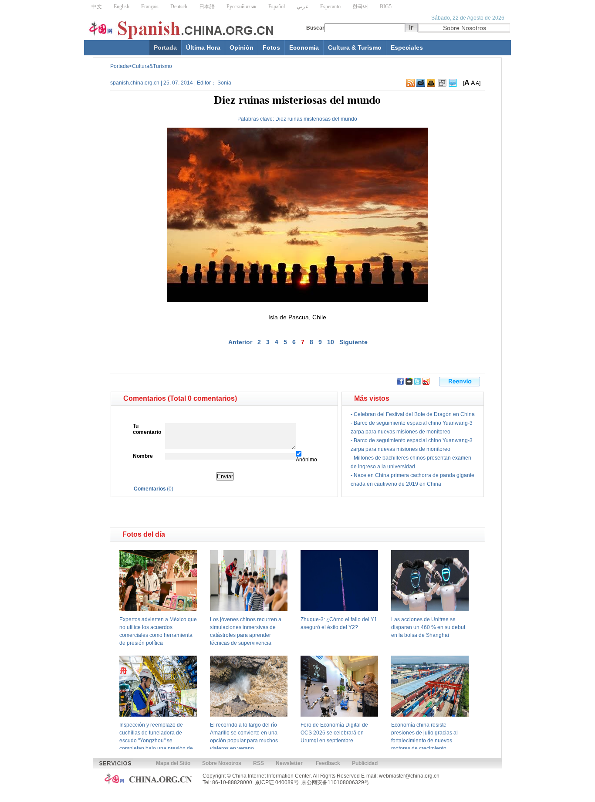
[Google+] (409, 383)
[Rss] (410, 85)
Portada (165, 47)
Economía (304, 47)
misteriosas (317, 119)
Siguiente (353, 341)
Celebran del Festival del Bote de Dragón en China (414, 414)
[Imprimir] (431, 85)
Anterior (240, 341)
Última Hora (203, 47)
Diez (280, 119)
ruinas (294, 119)
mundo (349, 119)
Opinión (242, 47)
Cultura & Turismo (355, 47)
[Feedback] (420, 85)
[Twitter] (417, 383)
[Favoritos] (442, 85)
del (335, 119)
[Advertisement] (199, 512)
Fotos (271, 47)
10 (330, 341)
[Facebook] (400, 383)
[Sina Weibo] (426, 383)
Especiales (407, 47)
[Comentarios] (453, 85)
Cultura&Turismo (152, 66)
